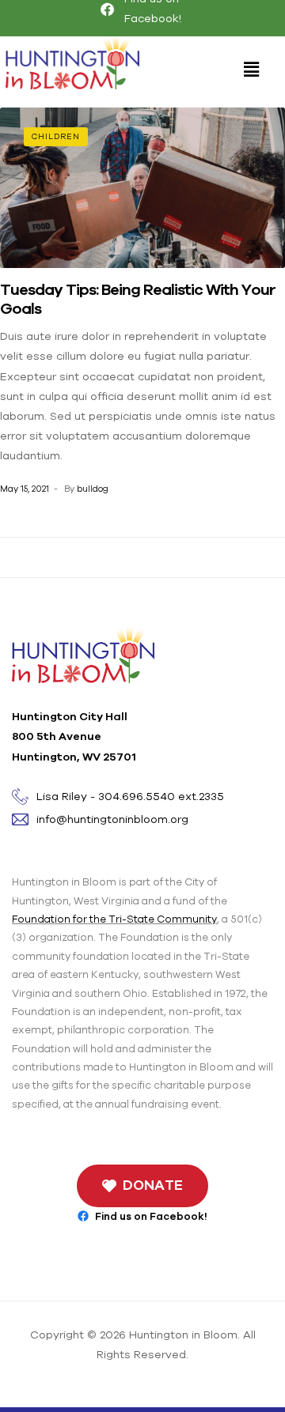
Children (56, 136)
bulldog (92, 488)
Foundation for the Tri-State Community (114, 919)
